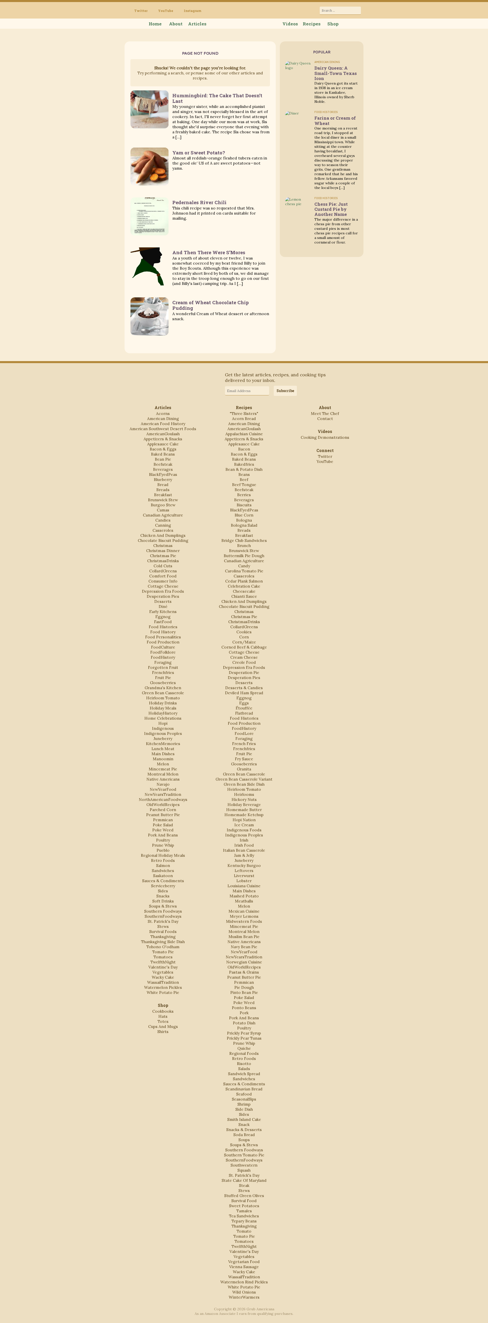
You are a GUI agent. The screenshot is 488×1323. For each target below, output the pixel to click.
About (175, 24)
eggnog (163, 616)
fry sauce (244, 758)
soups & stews (163, 906)
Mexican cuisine (244, 911)
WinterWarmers (244, 1297)
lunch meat (162, 748)
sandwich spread (244, 1073)
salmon (163, 865)
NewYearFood (163, 789)
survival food (244, 1200)
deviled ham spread (244, 692)
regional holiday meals (163, 855)
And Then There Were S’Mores (208, 252)
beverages (163, 469)
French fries (244, 743)
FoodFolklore (163, 652)
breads (163, 489)
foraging (163, 662)
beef (244, 479)
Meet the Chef (325, 413)
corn (244, 636)
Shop (333, 24)
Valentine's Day (163, 967)
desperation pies (163, 596)
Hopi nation (244, 819)
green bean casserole (163, 692)
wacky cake (163, 977)
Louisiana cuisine (244, 885)
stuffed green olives (244, 1195)
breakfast (163, 494)
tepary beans (244, 1220)
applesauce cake (163, 443)
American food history (163, 423)
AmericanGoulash (163, 433)
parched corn (163, 809)
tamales (244, 1210)
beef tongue (244, 484)
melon (163, 763)
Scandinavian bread (244, 1088)
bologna (244, 520)
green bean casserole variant (244, 779)
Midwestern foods (244, 921)
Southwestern (244, 1165)
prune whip (163, 845)
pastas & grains (244, 972)
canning (163, 525)
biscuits (244, 504)
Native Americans (163, 779)
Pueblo (163, 850)
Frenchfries (163, 672)
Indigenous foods (244, 829)
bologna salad (244, 525)
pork (244, 1012)
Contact (325, 418)
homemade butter (244, 809)
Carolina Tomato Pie (244, 570)
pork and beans (163, 834)
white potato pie (163, 992)
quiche (244, 1048)
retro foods (163, 860)
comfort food (163, 575)
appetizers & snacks (163, 438)
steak (244, 1185)
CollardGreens (163, 570)
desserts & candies (244, 687)
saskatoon (163, 875)
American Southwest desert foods (163, 428)
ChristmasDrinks (163, 560)
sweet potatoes (244, 1205)
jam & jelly (244, 855)
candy (244, 565)
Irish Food (244, 845)
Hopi (162, 723)
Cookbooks (163, 1011)
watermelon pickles (163, 987)
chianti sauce (244, 596)
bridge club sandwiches (244, 540)
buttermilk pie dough (244, 555)
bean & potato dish (244, 469)
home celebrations (162, 718)
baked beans (163, 454)
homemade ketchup (244, 814)
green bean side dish (244, 784)
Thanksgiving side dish (163, 941)
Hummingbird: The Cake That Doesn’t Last (217, 98)
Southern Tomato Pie (244, 1154)
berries (244, 494)
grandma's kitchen (163, 687)
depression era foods (163, 591)
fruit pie (163, 677)
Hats (162, 1016)
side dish (244, 1109)
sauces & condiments (163, 880)
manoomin (163, 758)
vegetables (162, 972)
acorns (163, 413)
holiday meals (163, 708)
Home (155, 24)
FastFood (163, 621)
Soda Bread (244, 1134)
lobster (244, 880)
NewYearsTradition (163, 794)
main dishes (163, 753)
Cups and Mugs (163, 1026)
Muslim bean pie (244, 936)
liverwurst (244, 875)
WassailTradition (163, 982)
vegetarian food (244, 1261)
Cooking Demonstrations (325, 437)
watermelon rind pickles (244, 1281)
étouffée (244, 708)
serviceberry (163, 885)
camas (163, 509)
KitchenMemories (163, 743)
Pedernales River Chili (199, 202)
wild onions (244, 1292)
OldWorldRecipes (163, 804)
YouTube (165, 11)
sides (163, 890)
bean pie (163, 459)
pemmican (163, 819)
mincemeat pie (163, 768)
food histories (163, 626)
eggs (244, 702)
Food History (163, 631)
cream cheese (244, 657)
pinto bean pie (244, 992)
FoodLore (244, 733)
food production (163, 641)
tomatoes (163, 956)
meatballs (244, 900)
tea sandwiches (244, 1215)
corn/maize (244, 641)
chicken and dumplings (163, 535)
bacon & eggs (163, 448)
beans (244, 474)
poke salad (163, 824)
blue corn (244, 515)
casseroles (162, 530)
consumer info (162, 581)
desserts (163, 601)
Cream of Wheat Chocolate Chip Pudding (210, 305)
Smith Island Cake (244, 1119)
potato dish (244, 1022)
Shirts (163, 1031)
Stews (163, 926)
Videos (290, 24)
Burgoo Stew (163, 504)
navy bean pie (244, 946)
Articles (197, 24)
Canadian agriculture (163, 515)
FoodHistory (163, 657)
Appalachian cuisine (244, 433)
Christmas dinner (163, 550)
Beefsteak (163, 464)
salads (244, 1068)
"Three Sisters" (244, 413)
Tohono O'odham (162, 946)
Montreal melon (162, 774)
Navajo (163, 784)
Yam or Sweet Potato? (198, 152)
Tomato (244, 1231)
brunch (244, 545)
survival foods (163, 931)
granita (244, 768)
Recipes (312, 24)
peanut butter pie (163, 814)
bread (163, 484)
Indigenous (163, 728)
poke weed (163, 829)
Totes (163, 1021)
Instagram (192, 11)
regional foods (244, 1053)
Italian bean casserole (244, 850)
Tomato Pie (163, 951)
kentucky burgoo (244, 865)
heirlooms (244, 794)
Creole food (244, 662)
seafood (244, 1093)
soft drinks (163, 900)
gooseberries (163, 682)
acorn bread (244, 418)
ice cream (244, 824)
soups (244, 1139)
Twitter (140, 11)
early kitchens (163, 611)
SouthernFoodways (163, 916)
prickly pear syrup (244, 1033)
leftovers (244, 870)
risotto (244, 1063)
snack (244, 1124)
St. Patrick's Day (163, 921)
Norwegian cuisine (244, 961)
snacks (163, 895)
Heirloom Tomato (163, 697)
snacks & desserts (244, 1129)
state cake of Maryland (244, 1180)
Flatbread (244, 713)
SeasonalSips (244, 1099)
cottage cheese (163, 586)
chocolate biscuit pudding (163, 540)
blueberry (163, 479)
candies (163, 520)
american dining (163, 418)
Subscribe (285, 391)
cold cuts (163, 565)
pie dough (244, 987)
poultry (163, 840)
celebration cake (244, 586)
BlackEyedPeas (163, 474)
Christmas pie (163, 555)
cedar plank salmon (244, 581)
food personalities (163, 636)
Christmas (163, 545)
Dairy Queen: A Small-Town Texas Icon (335, 73)
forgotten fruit (163, 667)
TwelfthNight (163, 961)
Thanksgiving (163, 936)
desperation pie (244, 672)
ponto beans (244, 1007)
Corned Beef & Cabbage (244, 647)
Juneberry (163, 738)
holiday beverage (244, 804)
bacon (244, 448)
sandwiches (163, 870)
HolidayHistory (162, 713)
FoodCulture (163, 647)
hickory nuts (244, 799)
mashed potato (244, 895)
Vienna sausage (244, 1266)
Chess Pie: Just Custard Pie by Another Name (331, 209)
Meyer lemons (244, 916)
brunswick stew (163, 499)
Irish (244, 840)
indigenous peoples (163, 733)
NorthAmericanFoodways (163, 799)
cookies (244, 631)
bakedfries (244, 464)
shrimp (244, 1104)
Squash (244, 1170)
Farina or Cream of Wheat (335, 120)
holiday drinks (163, 702)
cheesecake (244, 591)
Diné (163, 606)
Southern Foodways (163, 911)
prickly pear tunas (244, 1038)
